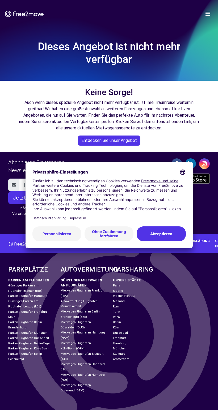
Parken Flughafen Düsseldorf (28, 338)
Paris (116, 285)
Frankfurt (119, 338)
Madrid (118, 291)
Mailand (119, 301)
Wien (116, 317)
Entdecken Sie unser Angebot (109, 140)
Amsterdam (121, 359)
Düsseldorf (120, 333)
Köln (116, 327)
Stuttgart (119, 354)
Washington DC (124, 296)
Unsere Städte (127, 280)
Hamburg (119, 343)
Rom (116, 306)
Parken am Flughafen (28, 280)
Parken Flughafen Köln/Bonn (28, 348)
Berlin (117, 322)
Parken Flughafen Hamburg (27, 296)
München (119, 348)
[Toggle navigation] (208, 14)
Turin (116, 312)
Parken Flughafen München (27, 333)
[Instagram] (204, 163)
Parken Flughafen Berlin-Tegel (29, 343)
